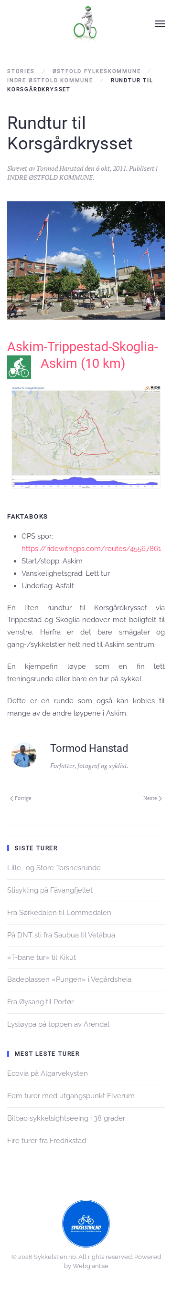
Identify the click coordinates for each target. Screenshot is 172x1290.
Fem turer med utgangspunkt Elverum (71, 1096)
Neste (150, 798)
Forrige (23, 798)
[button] (160, 24)
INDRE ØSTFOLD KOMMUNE (50, 177)
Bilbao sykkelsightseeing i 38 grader (66, 1118)
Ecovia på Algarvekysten (47, 1073)
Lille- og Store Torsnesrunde (54, 867)
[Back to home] (86, 24)
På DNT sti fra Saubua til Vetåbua (61, 935)
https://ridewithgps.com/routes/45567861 (91, 548)
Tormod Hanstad (59, 168)
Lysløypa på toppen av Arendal (58, 1024)
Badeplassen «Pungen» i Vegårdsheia (69, 979)
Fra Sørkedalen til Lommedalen (59, 912)
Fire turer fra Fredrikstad (46, 1140)
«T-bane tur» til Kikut (41, 957)
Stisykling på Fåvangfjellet (50, 890)
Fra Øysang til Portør (40, 1002)
